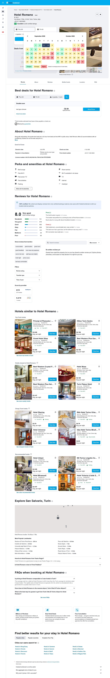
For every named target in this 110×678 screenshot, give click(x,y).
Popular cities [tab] (20, 638)
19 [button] (52, 54)
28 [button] (31, 62)
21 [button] (31, 58)
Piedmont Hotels (34, 9)
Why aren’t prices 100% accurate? (26, 673)
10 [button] (44, 49)
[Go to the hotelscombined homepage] (13, 2)
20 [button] (27, 58)
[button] (3, 3)
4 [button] (57, 49)
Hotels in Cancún (49, 649)
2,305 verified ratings (30, 24)
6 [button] (27, 49)
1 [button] (35, 45)
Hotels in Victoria (20, 649)
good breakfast (20, 250)
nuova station (19, 246)
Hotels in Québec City (79, 651)
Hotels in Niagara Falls (79, 654)
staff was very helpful (31, 254)
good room (37, 246)
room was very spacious (32, 250)
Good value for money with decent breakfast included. (63, 220)
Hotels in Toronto (20, 654)
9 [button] (39, 49)
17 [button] (44, 54)
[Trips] (3, 27)
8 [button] (35, 49)
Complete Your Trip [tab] (47, 638)
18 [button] (48, 54)
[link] (25, 355)
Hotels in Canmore (49, 646)
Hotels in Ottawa (77, 646)
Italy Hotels (21, 9)
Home (15, 9)
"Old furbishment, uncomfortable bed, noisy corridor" (63, 227)
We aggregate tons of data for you (26, 670)
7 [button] (31, 49)
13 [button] (27, 54)
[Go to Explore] (3, 22)
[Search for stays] (3, 11)
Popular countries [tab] (33, 638)
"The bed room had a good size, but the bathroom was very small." (67, 229)
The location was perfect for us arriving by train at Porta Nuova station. (68, 217)
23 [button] (40, 58)
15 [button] (35, 54)
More (16, 140)
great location (28, 246)
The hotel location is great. (56, 215)
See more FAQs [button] (45, 597)
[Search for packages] (3, 18)
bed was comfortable (21, 261)
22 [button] (35, 58)
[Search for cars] (3, 15)
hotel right (18, 258)
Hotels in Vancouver (21, 651)
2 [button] (39, 45)
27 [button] (27, 62)
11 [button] (48, 49)
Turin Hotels (46, 9)
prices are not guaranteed (53, 662)
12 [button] (52, 49)
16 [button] (40, 54)
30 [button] (40, 62)
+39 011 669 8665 (19, 21)
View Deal (52, 333)
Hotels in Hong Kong (21, 646)
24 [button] (44, 58)
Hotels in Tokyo (48, 654)
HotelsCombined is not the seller (26, 667)
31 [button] (82, 62)
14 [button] (31, 54)
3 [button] (82, 45)
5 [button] (52, 45)
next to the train (20, 254)
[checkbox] (23, 291)
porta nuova (26, 258)
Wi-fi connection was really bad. (57, 232)
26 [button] (52, 58)
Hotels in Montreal (78, 649)
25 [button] (48, 58)
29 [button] (35, 62)
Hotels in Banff (48, 651)
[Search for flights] (3, 8)
